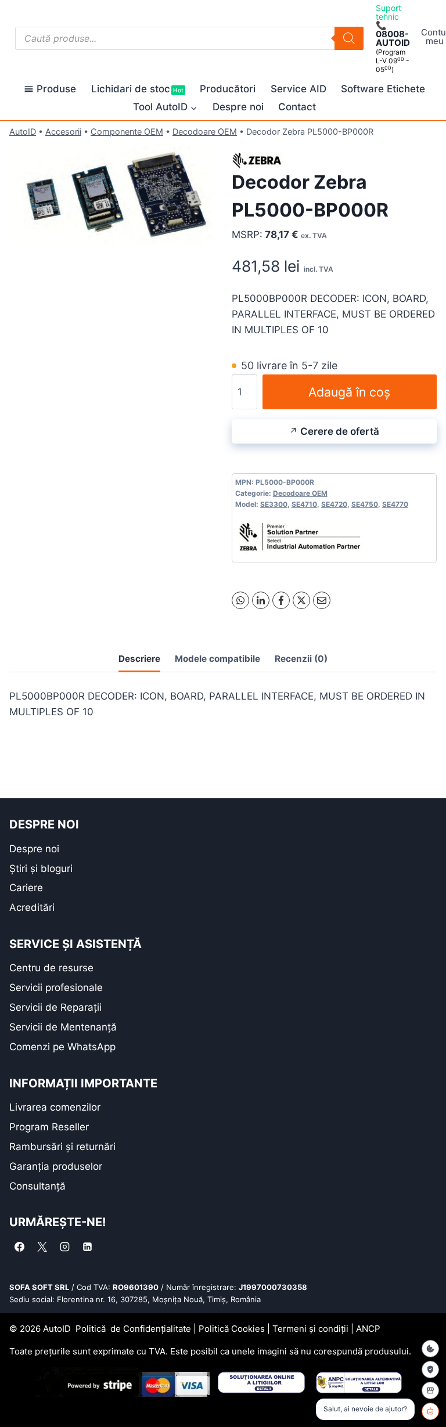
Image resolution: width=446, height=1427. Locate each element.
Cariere (26, 887)
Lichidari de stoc (137, 89)
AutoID (22, 131)
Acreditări (32, 907)
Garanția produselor (55, 1166)
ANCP (368, 1328)
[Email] (321, 600)
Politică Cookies (232, 1328)
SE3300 (273, 504)
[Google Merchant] (430, 1390)
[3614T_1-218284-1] (111, 193)
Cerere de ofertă (339, 431)
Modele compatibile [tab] (217, 658)
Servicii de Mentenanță (63, 1027)
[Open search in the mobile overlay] (189, 38)
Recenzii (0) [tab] (301, 658)
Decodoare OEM (204, 131)
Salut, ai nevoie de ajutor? (365, 1408)
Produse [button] (56, 89)
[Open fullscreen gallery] (202, 233)
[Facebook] (281, 600)
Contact (297, 107)
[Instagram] (64, 1246)
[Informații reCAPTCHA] (430, 1369)
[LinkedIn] (260, 600)
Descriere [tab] (139, 658)
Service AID (298, 89)
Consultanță (37, 1186)
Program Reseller (49, 1127)
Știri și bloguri (41, 868)
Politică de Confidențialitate (133, 1328)
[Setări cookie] (430, 1348)
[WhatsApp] (240, 600)
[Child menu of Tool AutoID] (165, 107)
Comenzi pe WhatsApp (62, 1047)
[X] (301, 600)
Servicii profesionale (56, 987)
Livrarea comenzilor (54, 1107)
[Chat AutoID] (430, 1411)
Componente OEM (127, 131)
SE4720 (334, 504)
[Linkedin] (87, 1246)
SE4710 (304, 504)
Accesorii (63, 131)
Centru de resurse (51, 968)
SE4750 (364, 504)
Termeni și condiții (310, 1328)
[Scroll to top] (18, 1398)
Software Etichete (383, 89)
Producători (228, 89)
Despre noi (238, 107)
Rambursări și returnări (62, 1146)
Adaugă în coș (349, 391)
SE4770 (395, 504)
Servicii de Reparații (55, 1007)
